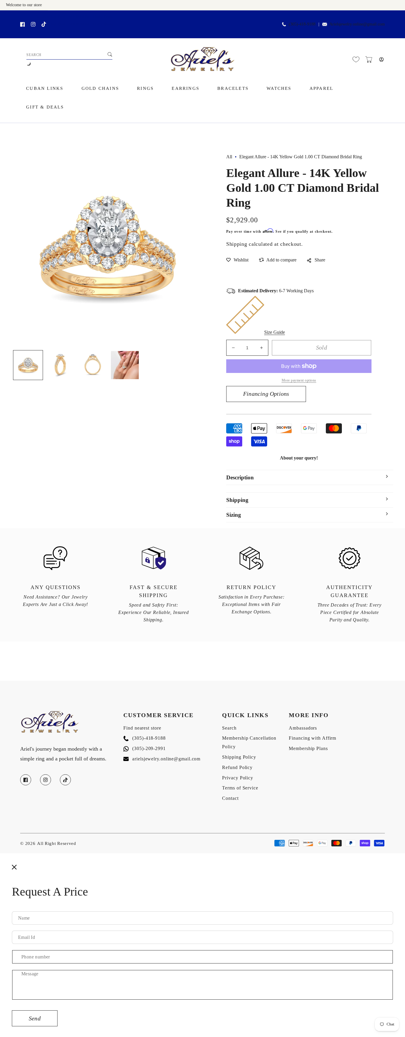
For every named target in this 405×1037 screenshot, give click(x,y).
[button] (368, 59)
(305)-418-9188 (144, 738)
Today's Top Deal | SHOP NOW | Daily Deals (74, 17)
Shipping (236, 244)
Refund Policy (237, 767)
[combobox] (69, 55)
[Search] (109, 54)
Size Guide (274, 332)
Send (35, 1018)
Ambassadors (303, 727)
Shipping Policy (239, 757)
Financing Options (266, 393)
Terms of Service (240, 787)
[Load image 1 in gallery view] (28, 365)
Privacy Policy (237, 777)
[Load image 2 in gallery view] (60, 365)
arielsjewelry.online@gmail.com (161, 758)
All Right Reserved (56, 843)
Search (229, 727)
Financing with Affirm (312, 738)
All (229, 156)
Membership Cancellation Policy (249, 742)
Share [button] (320, 259)
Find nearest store (142, 727)
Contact (230, 798)
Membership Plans (308, 748)
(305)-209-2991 (144, 748)
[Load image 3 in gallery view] (92, 365)
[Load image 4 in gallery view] (125, 365)
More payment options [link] (299, 380)
